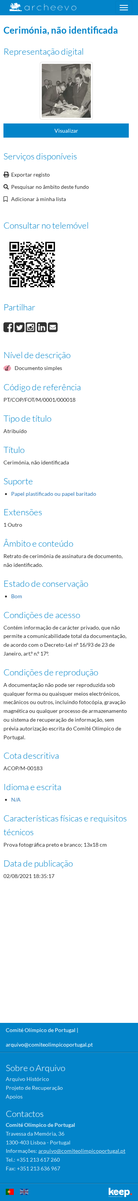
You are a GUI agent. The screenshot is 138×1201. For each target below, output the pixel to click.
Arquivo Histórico (27, 1079)
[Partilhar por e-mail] (53, 326)
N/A (16, 799)
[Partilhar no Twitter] (20, 326)
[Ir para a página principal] (38, 7)
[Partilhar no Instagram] (31, 326)
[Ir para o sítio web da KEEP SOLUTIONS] (120, 1192)
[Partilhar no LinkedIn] (42, 326)
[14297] (66, 92)
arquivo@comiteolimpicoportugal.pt (49, 1044)
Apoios (14, 1096)
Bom (16, 596)
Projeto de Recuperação (34, 1087)
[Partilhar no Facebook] (9, 326)
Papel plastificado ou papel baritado (53, 493)
